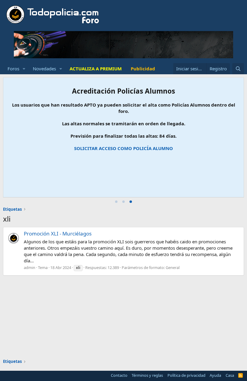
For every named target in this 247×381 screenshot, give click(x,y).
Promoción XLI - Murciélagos (58, 233)
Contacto (119, 375)
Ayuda (215, 375)
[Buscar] (238, 68)
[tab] (116, 201)
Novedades (44, 69)
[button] (24, 68)
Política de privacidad (186, 375)
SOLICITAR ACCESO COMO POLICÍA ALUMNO (123, 148)
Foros (13, 69)
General (173, 267)
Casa (230, 375)
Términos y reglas (147, 375)
